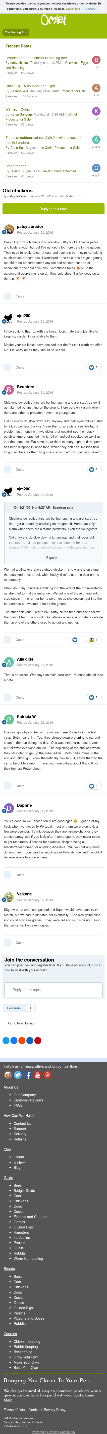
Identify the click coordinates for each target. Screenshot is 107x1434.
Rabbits (20, 1253)
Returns (20, 1139)
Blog (17, 1167)
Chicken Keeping (27, 1341)
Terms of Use (14, 1409)
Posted (35, 232)
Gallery (19, 1162)
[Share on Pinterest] (37, 1040)
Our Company (25, 1094)
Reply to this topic (53, 208)
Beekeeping (23, 1351)
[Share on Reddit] (21, 1040)
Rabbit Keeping (26, 1346)
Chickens (21, 1200)
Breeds (9, 1268)
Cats (17, 1195)
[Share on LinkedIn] (29, 1040)
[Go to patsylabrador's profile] (9, 229)
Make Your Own (26, 1362)
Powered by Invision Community (53, 1432)
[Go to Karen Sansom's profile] (96, 111)
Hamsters (21, 1232)
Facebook (28, 1075)
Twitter (18, 1075)
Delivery (20, 1133)
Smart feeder (15, 165)
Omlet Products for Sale (68, 90)
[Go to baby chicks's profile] (96, 60)
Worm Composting (28, 1258)
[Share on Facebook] (13, 1040)
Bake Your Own (26, 1367)
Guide (8, 1177)
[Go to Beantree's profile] (9, 390)
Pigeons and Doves (29, 1318)
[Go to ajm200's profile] (9, 319)
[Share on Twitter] (5, 1040)
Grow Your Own (26, 1356)
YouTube (38, 1075)
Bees (18, 1185)
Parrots (19, 1242)
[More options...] (98, 229)
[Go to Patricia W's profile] (9, 719)
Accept (90, 8)
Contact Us (22, 1123)
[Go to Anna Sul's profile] (96, 139)
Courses (10, 1333)
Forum (19, 1156)
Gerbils (19, 1221)
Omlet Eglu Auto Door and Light (30, 85)
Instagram (8, 1075)
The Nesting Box (70, 196)
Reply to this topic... (28, 989)
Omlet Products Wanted (59, 171)
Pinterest (48, 1075)
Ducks (18, 1211)
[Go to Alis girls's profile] (9, 662)
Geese (19, 1302)
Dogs (18, 1206)
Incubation (22, 1237)
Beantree (59, 507)
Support (20, 1128)
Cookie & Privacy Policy (47, 1409)
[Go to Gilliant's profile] (96, 168)
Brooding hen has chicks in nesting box (36, 57)
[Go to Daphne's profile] (9, 808)
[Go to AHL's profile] (96, 88)
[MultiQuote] (7, 296)
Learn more (73, 8)
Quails (19, 1247)
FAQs (18, 1105)
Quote (20, 296)
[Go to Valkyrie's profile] (9, 897)
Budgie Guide (24, 1190)
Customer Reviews (28, 1099)
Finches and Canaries (31, 1216)
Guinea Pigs (23, 1226)
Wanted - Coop (17, 109)
